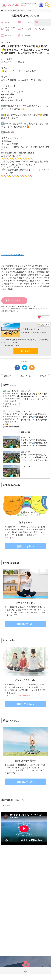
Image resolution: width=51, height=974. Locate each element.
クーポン (7, 35)
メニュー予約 (26, 35)
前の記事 (43, 376)
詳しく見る (25, 351)
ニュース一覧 (25, 376)
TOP (4, 10)
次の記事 (7, 376)
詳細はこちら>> (25, 546)
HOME (6, 22)
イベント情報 (26, 29)
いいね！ (45, 317)
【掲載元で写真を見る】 (12, 254)
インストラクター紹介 (9, 29)
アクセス (41, 29)
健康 (9, 10)
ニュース (29, 10)
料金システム (26, 22)
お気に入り (44, 325)
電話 (25, 972)
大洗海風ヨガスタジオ (19, 10)
